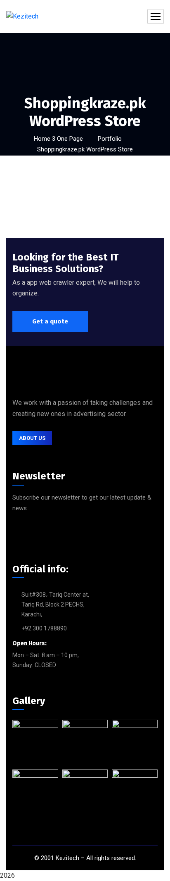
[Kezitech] (22, 16)
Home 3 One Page (58, 138)
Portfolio (110, 138)
